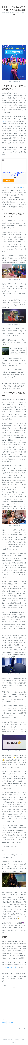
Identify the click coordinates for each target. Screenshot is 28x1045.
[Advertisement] (14, 29)
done (20, 187)
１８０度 (5, 121)
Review (4, 1022)
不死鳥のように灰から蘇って (11, 967)
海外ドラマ (17, 12)
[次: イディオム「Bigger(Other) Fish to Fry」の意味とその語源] (3, 1028)
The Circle (10, 1022)
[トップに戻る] (20, 1028)
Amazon (8, 180)
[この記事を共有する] (24, 1028)
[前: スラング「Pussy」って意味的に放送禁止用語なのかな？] (7, 1028)
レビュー (23, 12)
